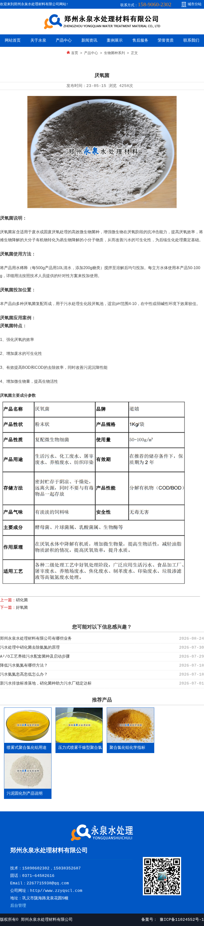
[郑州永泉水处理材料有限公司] (102, 28)
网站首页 (13, 40)
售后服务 (140, 40)
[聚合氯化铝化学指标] (130, 725)
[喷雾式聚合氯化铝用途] (27, 725)
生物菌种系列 (114, 53)
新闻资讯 (89, 40)
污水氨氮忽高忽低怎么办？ (24, 674)
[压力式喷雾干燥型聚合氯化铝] (79, 725)
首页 (74, 53)
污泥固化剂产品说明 (25, 793)
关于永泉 (38, 40)
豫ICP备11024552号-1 (180, 920)
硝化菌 (22, 600)
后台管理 (18, 906)
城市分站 (195, 4)
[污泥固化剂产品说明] (27, 770)
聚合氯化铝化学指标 (127, 748)
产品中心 (64, 40)
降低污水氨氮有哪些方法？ (24, 665)
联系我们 (191, 40)
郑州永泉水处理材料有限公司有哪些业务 (36, 638)
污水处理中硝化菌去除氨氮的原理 (30, 647)
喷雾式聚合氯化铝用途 (27, 748)
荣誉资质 (166, 40)
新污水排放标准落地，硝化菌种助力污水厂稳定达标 (46, 683)
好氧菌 (22, 608)
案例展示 (115, 40)
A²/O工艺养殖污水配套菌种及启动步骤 (35, 656)
